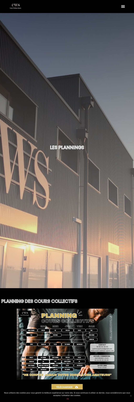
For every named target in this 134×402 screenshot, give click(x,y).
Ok (68, 399)
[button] (123, 6)
